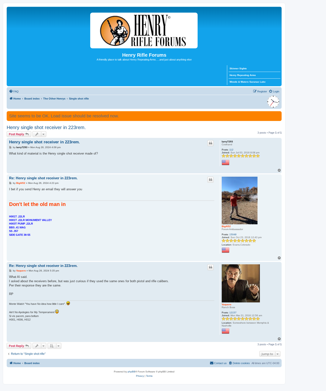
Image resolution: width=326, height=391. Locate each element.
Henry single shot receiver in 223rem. (46, 127)
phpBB (131, 371)
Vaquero (226, 304)
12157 (233, 312)
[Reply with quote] (210, 143)
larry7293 (227, 141)
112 (231, 149)
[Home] (144, 29)
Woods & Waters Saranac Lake (248, 81)
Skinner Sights (238, 68)
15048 (233, 234)
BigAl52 (226, 226)
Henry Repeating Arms (243, 75)
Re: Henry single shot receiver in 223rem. (43, 178)
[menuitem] (14, 91)
